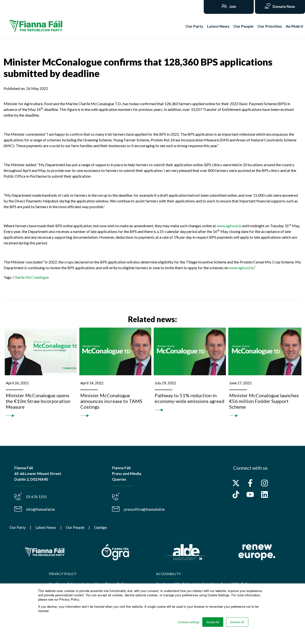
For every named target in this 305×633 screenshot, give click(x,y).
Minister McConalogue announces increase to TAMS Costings (111, 401)
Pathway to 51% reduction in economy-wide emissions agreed (189, 398)
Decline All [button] (237, 622)
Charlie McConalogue (31, 277)
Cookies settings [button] (188, 622)
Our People (243, 26)
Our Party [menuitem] (18, 527)
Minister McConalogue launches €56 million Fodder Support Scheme (264, 401)
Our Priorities (269, 26)
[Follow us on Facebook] (250, 483)
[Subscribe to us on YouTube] (250, 494)
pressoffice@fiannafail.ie (144, 509)
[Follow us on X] (236, 483)
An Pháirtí (294, 26)
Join (232, 6)
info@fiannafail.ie (40, 509)
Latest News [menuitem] (46, 527)
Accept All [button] (212, 622)
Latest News (218, 26)
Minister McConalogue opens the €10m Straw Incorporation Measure (38, 401)
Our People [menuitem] (75, 527)
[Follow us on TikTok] (236, 494)
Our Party (194, 26)
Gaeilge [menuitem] (100, 527)
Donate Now (283, 6)
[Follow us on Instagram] (264, 483)
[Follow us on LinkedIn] (264, 494)
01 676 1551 (36, 496)
